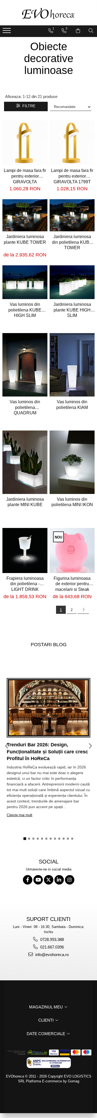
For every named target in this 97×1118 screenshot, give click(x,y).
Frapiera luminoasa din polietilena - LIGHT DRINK (25, 584)
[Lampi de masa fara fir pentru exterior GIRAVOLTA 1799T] (72, 142)
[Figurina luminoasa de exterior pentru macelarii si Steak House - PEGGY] (72, 550)
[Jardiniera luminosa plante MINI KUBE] (24, 462)
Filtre (27, 106)
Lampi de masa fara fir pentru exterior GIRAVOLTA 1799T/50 (25, 176)
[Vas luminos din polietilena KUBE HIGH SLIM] (24, 282)
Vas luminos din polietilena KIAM (72, 404)
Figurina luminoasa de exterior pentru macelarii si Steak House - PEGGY (72, 584)
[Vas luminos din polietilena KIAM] (72, 365)
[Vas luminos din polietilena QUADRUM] (24, 365)
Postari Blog (49, 644)
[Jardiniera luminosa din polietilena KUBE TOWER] (72, 215)
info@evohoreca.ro (51, 954)
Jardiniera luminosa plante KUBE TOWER (25, 239)
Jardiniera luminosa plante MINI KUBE (25, 502)
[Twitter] (48, 880)
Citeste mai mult (19, 815)
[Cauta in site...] (91, 30)
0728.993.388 (51, 939)
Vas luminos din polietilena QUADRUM (25, 407)
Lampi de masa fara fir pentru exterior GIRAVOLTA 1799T (72, 176)
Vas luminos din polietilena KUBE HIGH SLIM (24, 310)
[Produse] (7, 32)
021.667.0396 (51, 947)
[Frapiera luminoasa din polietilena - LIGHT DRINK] (24, 550)
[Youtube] (38, 880)
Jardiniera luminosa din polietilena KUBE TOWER (72, 242)
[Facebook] (27, 880)
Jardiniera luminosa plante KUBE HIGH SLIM (72, 310)
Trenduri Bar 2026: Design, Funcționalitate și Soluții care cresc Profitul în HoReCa (47, 751)
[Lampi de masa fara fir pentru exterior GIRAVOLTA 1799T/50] (24, 142)
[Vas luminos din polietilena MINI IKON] (72, 462)
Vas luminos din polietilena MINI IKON (72, 502)
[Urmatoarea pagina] (83, 610)
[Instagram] (69, 880)
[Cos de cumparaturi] (78, 30)
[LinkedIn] (59, 880)
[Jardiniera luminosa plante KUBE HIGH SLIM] (72, 282)
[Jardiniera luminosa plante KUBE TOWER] (24, 215)
